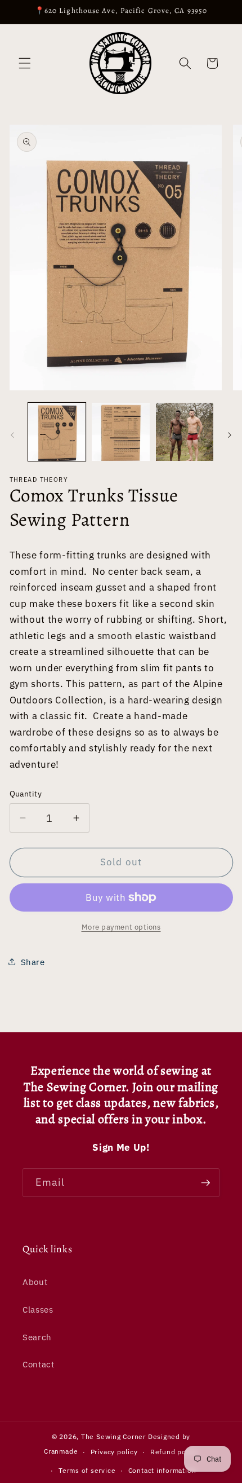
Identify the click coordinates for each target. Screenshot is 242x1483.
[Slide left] (12, 435)
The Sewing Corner (113, 1436)
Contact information (162, 1470)
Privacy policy (114, 1451)
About (35, 1281)
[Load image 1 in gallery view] (57, 432)
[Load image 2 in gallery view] (121, 432)
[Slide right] (229, 435)
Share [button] (33, 961)
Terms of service (87, 1470)
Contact (39, 1364)
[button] (24, 63)
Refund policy (174, 1451)
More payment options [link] (121, 927)
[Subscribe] (205, 1183)
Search (37, 1337)
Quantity (26, 793)
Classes (38, 1309)
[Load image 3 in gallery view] (185, 432)
